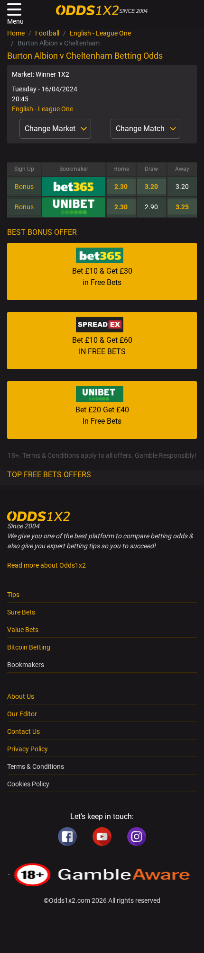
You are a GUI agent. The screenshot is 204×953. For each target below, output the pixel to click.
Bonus (24, 186)
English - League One (100, 33)
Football (47, 33)
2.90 (151, 207)
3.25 (182, 207)
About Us (20, 696)
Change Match (141, 128)
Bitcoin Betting (28, 647)
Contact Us (23, 731)
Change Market (51, 128)
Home (16, 33)
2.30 (121, 186)
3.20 (151, 186)
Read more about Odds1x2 (46, 565)
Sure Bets (21, 612)
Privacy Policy (27, 749)
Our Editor (22, 714)
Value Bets (22, 629)
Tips (13, 594)
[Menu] (14, 9)
